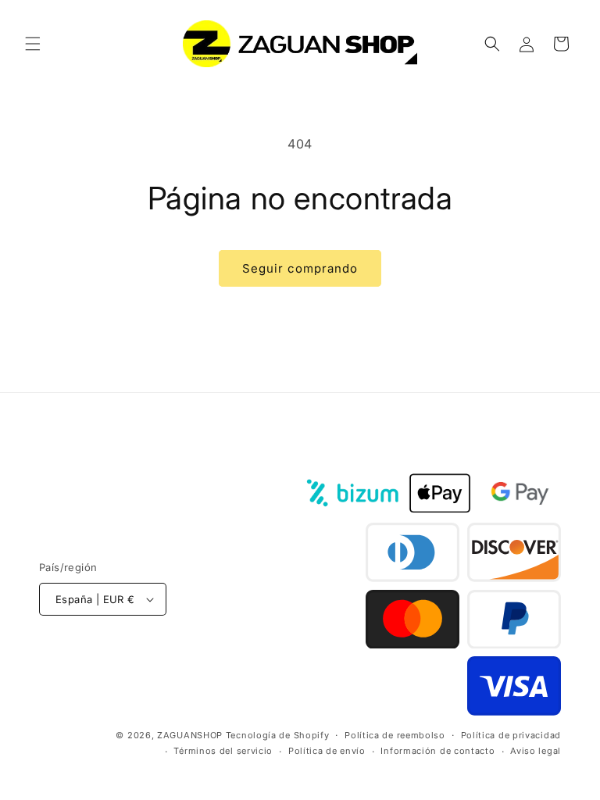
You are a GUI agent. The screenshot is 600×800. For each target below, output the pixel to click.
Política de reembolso (395, 735)
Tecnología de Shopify (278, 735)
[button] (33, 44)
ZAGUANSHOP (190, 735)
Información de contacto (437, 750)
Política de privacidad (511, 735)
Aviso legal (535, 750)
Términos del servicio (223, 750)
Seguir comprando (300, 268)
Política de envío (327, 750)
